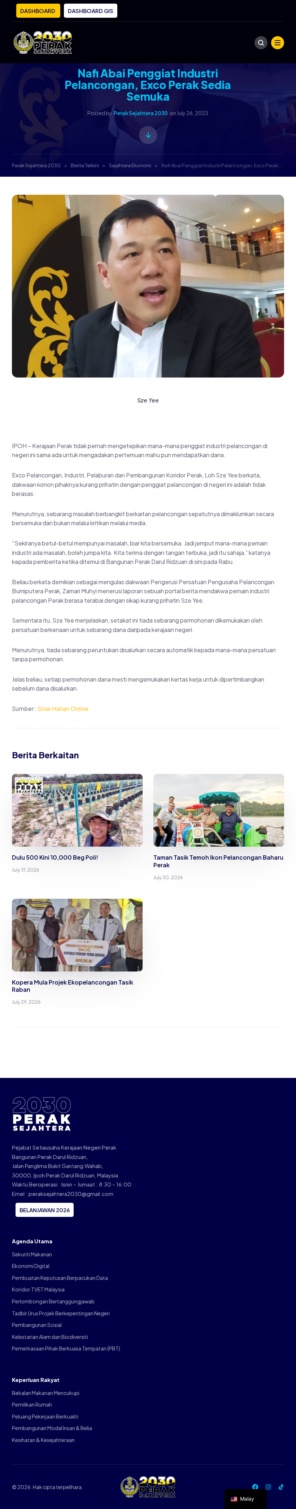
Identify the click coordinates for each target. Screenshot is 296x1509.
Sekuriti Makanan (32, 1254)
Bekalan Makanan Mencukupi (45, 1393)
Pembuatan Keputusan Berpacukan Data (60, 1277)
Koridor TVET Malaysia (38, 1289)
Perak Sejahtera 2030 (141, 113)
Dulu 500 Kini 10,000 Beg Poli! (55, 857)
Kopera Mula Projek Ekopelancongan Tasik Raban (72, 986)
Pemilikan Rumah (32, 1404)
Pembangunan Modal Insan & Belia (52, 1428)
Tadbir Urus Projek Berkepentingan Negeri (61, 1313)
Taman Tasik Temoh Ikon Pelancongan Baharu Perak (218, 861)
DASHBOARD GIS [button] (90, 10)
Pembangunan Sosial (37, 1325)
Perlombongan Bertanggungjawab (53, 1301)
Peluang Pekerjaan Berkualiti (45, 1416)
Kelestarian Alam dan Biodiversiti (50, 1336)
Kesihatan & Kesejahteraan (43, 1440)
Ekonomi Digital (30, 1266)
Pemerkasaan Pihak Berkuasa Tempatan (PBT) (66, 1348)
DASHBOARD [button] (38, 10)
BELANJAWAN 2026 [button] (44, 1209)
